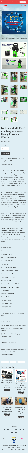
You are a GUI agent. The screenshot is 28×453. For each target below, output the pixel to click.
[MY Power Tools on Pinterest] (11, 429)
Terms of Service (6, 450)
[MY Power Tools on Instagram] (20, 429)
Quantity (3, 145)
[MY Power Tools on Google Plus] (15, 429)
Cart (24, 5)
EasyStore (17, 447)
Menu (5, 5)
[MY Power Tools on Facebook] (8, 429)
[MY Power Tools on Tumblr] (23, 429)
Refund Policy (22, 450)
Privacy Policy (14, 450)
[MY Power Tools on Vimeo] (16, 433)
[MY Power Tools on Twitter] (4, 429)
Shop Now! (23, 1)
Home (2, 38)
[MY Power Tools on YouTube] (12, 433)
